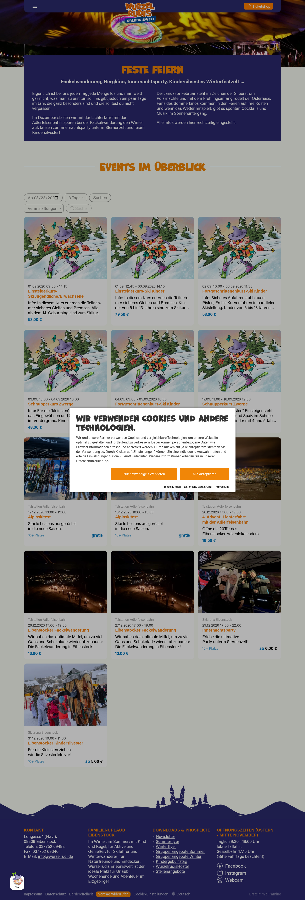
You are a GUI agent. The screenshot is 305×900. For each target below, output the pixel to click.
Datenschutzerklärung (198, 487)
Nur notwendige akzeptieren (144, 474)
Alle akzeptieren (204, 474)
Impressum (222, 487)
